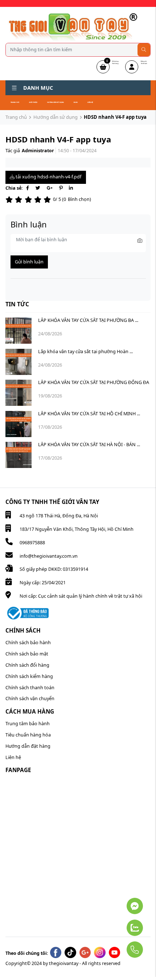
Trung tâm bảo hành (27, 723)
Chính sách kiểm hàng (29, 676)
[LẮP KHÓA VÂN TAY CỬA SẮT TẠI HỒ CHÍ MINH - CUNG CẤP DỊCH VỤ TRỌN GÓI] (18, 424)
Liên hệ (90, 102)
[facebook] (56, 952)
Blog (76, 102)
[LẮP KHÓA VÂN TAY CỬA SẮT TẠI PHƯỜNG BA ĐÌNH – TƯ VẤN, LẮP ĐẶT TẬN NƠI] (18, 331)
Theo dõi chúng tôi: (26, 953)
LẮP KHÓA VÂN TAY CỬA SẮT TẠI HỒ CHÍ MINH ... (89, 414)
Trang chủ (15, 102)
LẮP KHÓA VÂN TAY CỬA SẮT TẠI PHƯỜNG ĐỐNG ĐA (93, 382)
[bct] (27, 613)
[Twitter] (38, 188)
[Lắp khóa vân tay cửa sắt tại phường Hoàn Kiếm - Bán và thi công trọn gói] (18, 362)
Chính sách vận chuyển (29, 698)
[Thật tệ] (10, 200)
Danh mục (38, 87)
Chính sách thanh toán (29, 688)
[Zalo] (117, 924)
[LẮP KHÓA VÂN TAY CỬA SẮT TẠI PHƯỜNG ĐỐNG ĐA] (18, 393)
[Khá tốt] (39, 200)
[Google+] (50, 188)
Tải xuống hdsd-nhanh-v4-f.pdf (48, 177)
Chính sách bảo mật (26, 654)
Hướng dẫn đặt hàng (27, 746)
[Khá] (29, 200)
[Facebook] (27, 188)
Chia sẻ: (14, 188)
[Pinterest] (60, 188)
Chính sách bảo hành (28, 642)
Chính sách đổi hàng (27, 665)
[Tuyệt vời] (48, 200)
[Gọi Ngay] (117, 946)
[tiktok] (70, 952)
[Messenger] (117, 902)
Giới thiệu (33, 102)
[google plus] (85, 952)
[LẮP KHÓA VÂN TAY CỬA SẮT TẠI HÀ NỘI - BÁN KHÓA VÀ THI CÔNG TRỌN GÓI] (18, 455)
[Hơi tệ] (19, 200)
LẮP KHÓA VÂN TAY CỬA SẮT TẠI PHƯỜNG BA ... (88, 320)
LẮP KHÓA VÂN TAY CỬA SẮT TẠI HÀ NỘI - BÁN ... (89, 444)
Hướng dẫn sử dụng (55, 102)
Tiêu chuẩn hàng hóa (28, 735)
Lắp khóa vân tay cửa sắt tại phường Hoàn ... (85, 351)
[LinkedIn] (71, 188)
